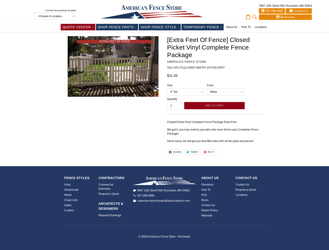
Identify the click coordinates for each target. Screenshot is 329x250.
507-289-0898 (274, 10)
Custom (69, 210)
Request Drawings (110, 215)
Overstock (207, 184)
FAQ (204, 194)
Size (170, 85)
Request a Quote (109, 193)
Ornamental (71, 189)
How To (246, 27)
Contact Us (301, 10)
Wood (67, 194)
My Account (287, 17)
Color (210, 85)
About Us (231, 27)
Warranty (206, 215)
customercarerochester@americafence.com (163, 200)
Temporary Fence (203, 27)
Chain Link (70, 200)
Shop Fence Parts (118, 27)
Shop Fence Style (161, 27)
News (204, 200)
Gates (67, 205)
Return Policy (209, 210)
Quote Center (78, 27)
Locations (261, 27)
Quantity (172, 99)
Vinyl (67, 184)
